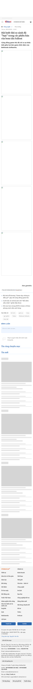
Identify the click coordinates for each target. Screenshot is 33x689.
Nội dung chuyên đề (23, 605)
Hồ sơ (19, 608)
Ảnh (2, 612)
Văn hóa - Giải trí (22, 583)
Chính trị (20, 569)
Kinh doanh (21, 572)
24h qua (3, 619)
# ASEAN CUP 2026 (19, 22)
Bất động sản (5, 594)
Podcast (19, 615)
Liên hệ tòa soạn (6, 640)
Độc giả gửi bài (17, 681)
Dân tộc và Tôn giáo (7, 576)
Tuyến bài (8, 624)
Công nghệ (7, 26)
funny (27, 313)
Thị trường (18, 26)
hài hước (13, 313)
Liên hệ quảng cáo (7, 661)
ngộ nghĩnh (6, 316)
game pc (21, 313)
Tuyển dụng (27, 681)
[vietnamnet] (8, 23)
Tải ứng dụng (6, 681)
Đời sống (4, 583)
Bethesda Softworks (24, 316)
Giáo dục (4, 580)
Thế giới (20, 580)
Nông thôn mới (22, 601)
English (3, 608)
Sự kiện (24, 624)
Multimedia (5, 615)
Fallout (14, 316)
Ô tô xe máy (4, 590)
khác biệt (6, 319)
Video (19, 612)
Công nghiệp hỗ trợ (23, 597)
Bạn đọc (19, 594)
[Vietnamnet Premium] (5, 570)
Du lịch (19, 590)
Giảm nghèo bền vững (8, 601)
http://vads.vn (10, 674)
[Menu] (2, 22)
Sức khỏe (4, 587)
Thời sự (3, 572)
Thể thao (20, 576)
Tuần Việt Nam (6, 597)
